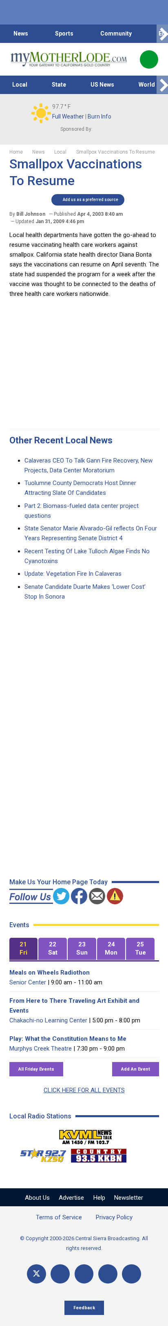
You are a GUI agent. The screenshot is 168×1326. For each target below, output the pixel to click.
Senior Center (27, 982)
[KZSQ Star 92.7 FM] (39, 1153)
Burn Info (99, 116)
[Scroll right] (162, 34)
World (147, 84)
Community (116, 33)
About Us (37, 1197)
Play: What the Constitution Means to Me (67, 1038)
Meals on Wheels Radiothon (49, 972)
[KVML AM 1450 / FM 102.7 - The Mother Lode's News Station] (85, 1135)
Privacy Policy (114, 1217)
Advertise (71, 1197)
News (20, 33)
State (59, 84)
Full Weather (68, 116)
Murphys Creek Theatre (40, 1048)
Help (99, 1197)
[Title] (131, 1274)
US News (102, 84)
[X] (36, 1274)
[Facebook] (60, 1274)
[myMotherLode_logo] (69, 59)
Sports (64, 33)
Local (19, 84)
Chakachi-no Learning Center (48, 1020)
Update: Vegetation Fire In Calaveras (73, 573)
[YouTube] (84, 1274)
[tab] (23, 949)
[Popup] (149, 59)
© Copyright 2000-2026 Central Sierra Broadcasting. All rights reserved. (84, 1243)
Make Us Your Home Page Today (58, 882)
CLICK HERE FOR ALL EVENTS (84, 1090)
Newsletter (128, 1197)
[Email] (107, 1274)
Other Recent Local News (61, 440)
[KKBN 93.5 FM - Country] (98, 1153)
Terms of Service (59, 1217)
